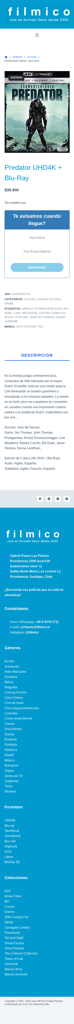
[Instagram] (58, 499)
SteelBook (12, 830)
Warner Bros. (14, 969)
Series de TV (14, 776)
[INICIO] (6, 57)
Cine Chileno (14, 697)
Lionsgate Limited (17, 927)
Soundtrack (13, 836)
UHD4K (9, 303)
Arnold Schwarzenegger (42, 308)
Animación (12, 666)
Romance (11, 765)
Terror (9, 786)
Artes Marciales (15, 671)
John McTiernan (41, 317)
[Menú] (37, 35)
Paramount (12, 932)
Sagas (9, 770)
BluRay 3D (12, 862)
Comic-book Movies (18, 718)
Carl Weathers (25, 313)
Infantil (9, 755)
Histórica (11, 750)
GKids (9, 922)
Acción (29, 299)
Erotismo (11, 739)
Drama (9, 734)
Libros (9, 857)
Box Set (10, 841)
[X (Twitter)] (49, 499)
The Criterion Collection (21, 953)
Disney (9, 911)
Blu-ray (10, 825)
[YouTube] (67, 499)
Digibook (11, 846)
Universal (11, 964)
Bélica (9, 682)
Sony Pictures (14, 948)
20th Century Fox (29, 326)
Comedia (11, 713)
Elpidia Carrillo (52, 313)
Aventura (11, 676)
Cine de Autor (14, 703)
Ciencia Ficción (48, 299)
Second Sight (14, 937)
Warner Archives (16, 974)
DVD (8, 851)
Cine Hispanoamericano (22, 708)
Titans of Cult (14, 958)
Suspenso (12, 781)
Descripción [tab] (37, 355)
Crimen (10, 723)
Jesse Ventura (16, 317)
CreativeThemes (54, 1001)
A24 (7, 891)
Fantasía (11, 744)
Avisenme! (37, 267)
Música (10, 760)
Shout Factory (14, 943)
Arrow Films (13, 896)
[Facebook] (40, 499)
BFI (7, 901)
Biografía (11, 687)
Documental (13, 729)
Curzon (10, 906)
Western (10, 791)
